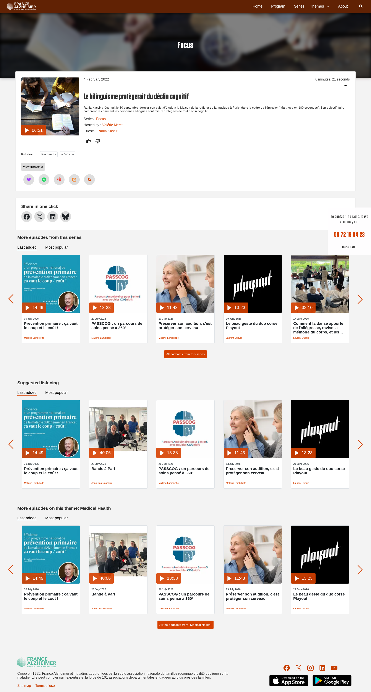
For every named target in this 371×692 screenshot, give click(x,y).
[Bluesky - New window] (65, 216)
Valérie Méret (112, 125)
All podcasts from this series (185, 354)
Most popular (56, 247)
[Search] (361, 6)
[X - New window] (39, 216)
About (343, 6)
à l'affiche (67, 154)
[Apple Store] (288, 680)
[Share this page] (345, 85)
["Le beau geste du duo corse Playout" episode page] (253, 312)
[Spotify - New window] (44, 179)
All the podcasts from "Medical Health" (185, 624)
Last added (27, 247)
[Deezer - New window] (28, 179)
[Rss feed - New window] (89, 179)
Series (299, 6)
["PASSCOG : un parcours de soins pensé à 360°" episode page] (118, 312)
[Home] (19, 6)
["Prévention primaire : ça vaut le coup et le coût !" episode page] (51, 312)
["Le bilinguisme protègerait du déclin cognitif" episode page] (50, 134)
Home (257, 6)
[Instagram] (310, 668)
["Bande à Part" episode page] (118, 457)
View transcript (33, 166)
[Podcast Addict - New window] (74, 179)
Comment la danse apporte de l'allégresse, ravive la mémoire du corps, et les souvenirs (318, 327)
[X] (299, 668)
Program (278, 6)
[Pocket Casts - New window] (59, 179)
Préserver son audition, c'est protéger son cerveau (185, 325)
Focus (101, 119)
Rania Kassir (107, 131)
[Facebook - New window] (26, 216)
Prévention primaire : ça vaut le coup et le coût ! (51, 325)
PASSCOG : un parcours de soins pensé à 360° (116, 325)
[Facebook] (287, 668)
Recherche (48, 154)
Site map (24, 685)
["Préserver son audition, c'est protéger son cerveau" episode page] (185, 312)
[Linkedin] (322, 668)
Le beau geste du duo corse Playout (251, 325)
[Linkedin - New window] (52, 216)
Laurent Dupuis (234, 337)
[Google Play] (332, 680)
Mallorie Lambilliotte (34, 337)
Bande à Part (103, 469)
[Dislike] (98, 141)
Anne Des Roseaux (101, 483)
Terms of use (45, 685)
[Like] (88, 141)
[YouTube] (334, 668)
